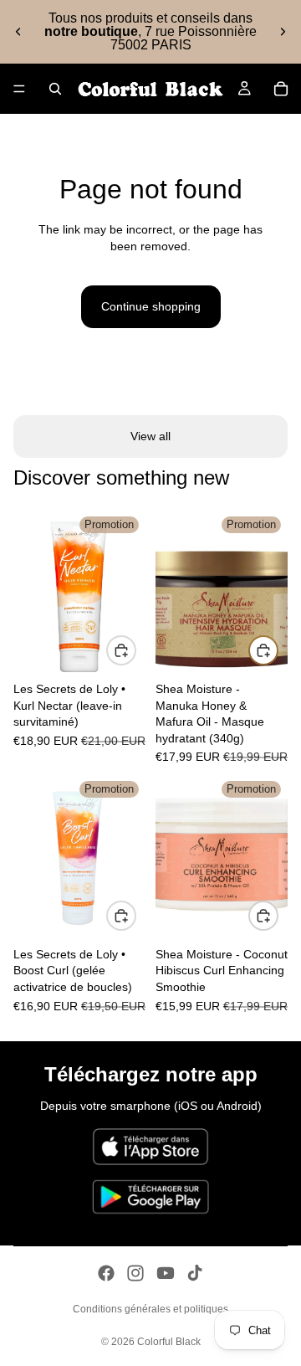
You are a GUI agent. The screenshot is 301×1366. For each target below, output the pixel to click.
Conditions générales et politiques (150, 1309)
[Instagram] (135, 1273)
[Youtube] (166, 1273)
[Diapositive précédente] (18, 31)
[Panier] (281, 88)
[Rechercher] (55, 88)
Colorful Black (169, 1342)
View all (150, 436)
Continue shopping (151, 306)
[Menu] (19, 88)
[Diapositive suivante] (282, 31)
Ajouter (135, 649)
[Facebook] (106, 1273)
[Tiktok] (195, 1273)
